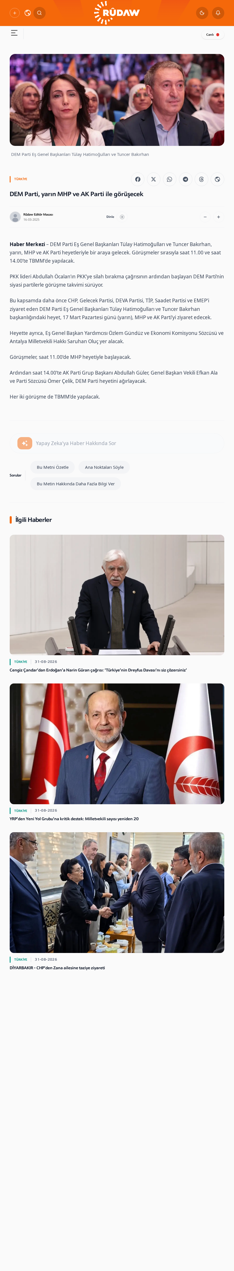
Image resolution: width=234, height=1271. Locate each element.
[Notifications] (218, 13)
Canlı (210, 34)
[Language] (28, 13)
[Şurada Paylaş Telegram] (185, 179)
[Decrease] (205, 217)
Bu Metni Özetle (52, 467)
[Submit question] (24, 443)
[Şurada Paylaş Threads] (201, 179)
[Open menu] (14, 34)
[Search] (39, 13)
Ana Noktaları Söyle (104, 467)
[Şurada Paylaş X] (153, 179)
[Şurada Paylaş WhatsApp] (169, 179)
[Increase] (218, 217)
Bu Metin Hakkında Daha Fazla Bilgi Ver (76, 483)
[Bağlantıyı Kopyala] (217, 179)
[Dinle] (122, 217)
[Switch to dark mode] (202, 13)
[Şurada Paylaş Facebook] (137, 179)
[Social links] (14, 13)
